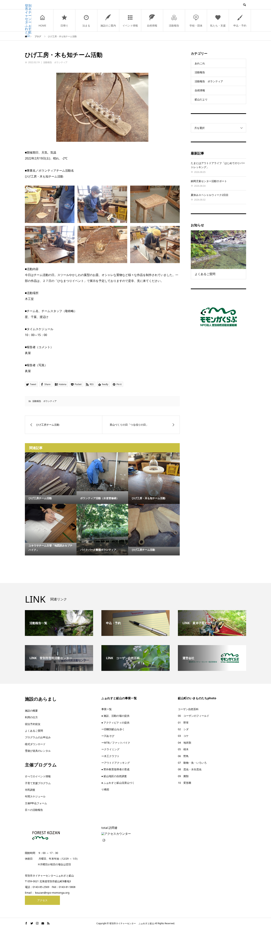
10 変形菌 (184, 782)
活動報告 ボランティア (55, 62)
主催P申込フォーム (36, 803)
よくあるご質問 (34, 730)
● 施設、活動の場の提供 (115, 715)
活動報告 (174, 25)
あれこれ (200, 63)
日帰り (64, 25)
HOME (42, 25)
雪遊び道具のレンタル (38, 750)
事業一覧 (106, 709)
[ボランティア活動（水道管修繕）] (102, 471)
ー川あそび (107, 736)
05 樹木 (183, 749)
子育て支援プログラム (38, 783)
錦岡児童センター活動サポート (209, 181)
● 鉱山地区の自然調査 (114, 776)
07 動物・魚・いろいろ (192, 762)
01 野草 (183, 722)
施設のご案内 (108, 25)
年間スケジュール (35, 796)
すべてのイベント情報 (38, 776)
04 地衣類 (184, 742)
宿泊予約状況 (32, 724)
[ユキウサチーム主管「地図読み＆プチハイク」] (51, 523)
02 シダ (183, 729)
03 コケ (183, 736)
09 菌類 (183, 776)
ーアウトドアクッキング (115, 762)
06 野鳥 (183, 756)
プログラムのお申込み (38, 737)
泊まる (86, 25)
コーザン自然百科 (188, 709)
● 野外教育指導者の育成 (115, 769)
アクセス (42, 900)
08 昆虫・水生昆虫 (189, 769)
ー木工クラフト (110, 756)
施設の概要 (31, 710)
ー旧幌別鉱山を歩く (113, 729)
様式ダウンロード (35, 744)
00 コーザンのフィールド (193, 715)
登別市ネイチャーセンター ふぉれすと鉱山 (28, 20)
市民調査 (30, 789)
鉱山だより (201, 99)
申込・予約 (239, 25)
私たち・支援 (218, 25)
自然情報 (152, 25)
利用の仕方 (31, 717)
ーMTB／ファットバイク (115, 742)
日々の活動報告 (34, 810)
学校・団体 (196, 25)
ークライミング (110, 749)
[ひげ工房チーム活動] (51, 473)
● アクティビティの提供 (115, 722)
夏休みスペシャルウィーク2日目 (209, 195)
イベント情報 (130, 25)
